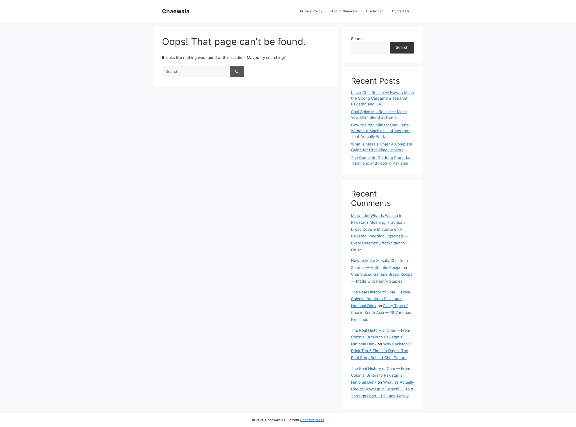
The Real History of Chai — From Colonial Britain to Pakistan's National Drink (380, 299)
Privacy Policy (311, 11)
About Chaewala (344, 11)
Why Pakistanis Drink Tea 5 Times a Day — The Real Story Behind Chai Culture (381, 351)
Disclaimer (374, 11)
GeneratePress (312, 420)
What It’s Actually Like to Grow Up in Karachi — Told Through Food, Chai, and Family (382, 389)
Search (357, 38)
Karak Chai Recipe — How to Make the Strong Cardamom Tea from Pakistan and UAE (382, 98)
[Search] (237, 71)
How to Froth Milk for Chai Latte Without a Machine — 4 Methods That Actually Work (380, 131)
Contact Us (401, 11)
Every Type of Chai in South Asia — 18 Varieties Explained (381, 313)
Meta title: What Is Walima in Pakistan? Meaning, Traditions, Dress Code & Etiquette (379, 222)
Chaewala (176, 11)
